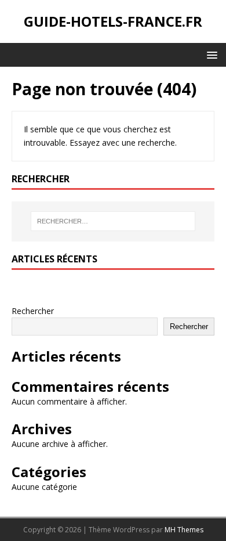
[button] (210, 54)
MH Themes (184, 530)
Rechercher (33, 310)
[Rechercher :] (113, 221)
